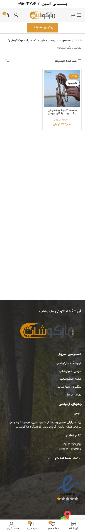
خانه (78, 40)
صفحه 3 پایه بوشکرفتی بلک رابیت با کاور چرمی (62, 112)
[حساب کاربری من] (15, 15)
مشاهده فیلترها (66, 61)
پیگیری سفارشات (42, 27)
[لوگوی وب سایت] (42, 14)
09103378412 (29, 3)
